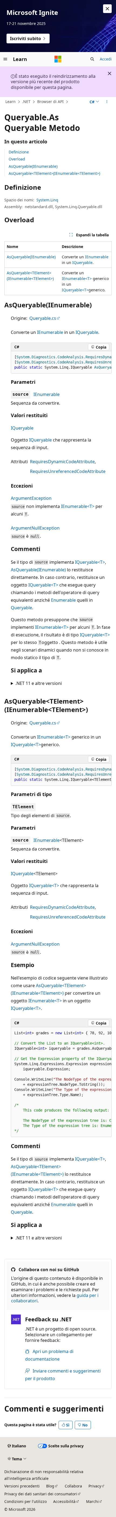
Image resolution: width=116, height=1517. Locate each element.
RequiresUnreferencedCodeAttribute (67, 471)
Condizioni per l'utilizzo (25, 1501)
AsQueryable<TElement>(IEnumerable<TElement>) (54, 173)
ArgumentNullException (35, 528)
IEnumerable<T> (77, 278)
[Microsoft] (58, 59)
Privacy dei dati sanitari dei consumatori (40, 1493)
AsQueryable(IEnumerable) (33, 166)
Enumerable (63, 600)
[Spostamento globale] (5, 59)
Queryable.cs (42, 318)
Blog (50, 1486)
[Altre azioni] (107, 102)
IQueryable (82, 262)
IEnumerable (96, 256)
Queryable (21, 608)
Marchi (92, 1501)
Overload (17, 159)
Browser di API (50, 101)
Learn (10, 101)
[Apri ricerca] (92, 59)
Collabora (73, 1486)
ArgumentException (31, 498)
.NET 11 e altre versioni (38, 683)
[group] (61, 362)
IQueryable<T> (75, 289)
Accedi (106, 59)
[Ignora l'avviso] (107, 8)
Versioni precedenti (22, 1486)
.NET (26, 101)
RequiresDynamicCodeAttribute (62, 462)
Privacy (94, 1486)
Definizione (19, 151)
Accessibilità (64, 1501)
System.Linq (47, 199)
